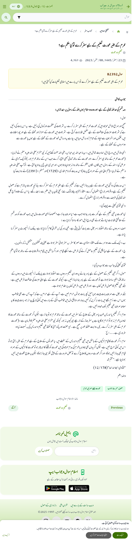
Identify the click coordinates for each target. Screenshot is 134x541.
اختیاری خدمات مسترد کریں (98, 535)
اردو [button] (13, 6)
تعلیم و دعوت (116, 52)
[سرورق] (118, 31)
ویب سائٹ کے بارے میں (82, 505)
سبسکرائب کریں (44, 451)
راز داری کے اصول (49, 505)
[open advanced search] (19, 17)
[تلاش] (6, 17)
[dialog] (65, 530)
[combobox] (75, 17)
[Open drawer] (4, 7)
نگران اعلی (63, 505)
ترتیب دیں (6, 535)
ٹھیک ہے (120, 535)
